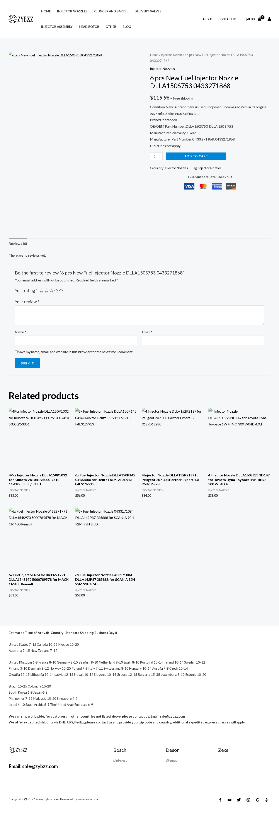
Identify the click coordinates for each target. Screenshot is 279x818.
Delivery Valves (147, 11)
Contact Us (227, 19)
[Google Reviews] (258, 800)
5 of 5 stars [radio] (61, 290)
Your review (27, 301)
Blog (126, 27)
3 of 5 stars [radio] (51, 290)
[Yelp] (267, 800)
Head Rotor (89, 27)
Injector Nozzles (72, 11)
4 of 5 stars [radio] (56, 290)
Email (147, 332)
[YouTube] (229, 800)
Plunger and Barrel (111, 11)
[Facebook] (220, 800)
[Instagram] (248, 800)
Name (20, 332)
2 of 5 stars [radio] (46, 290)
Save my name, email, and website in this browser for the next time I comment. (75, 352)
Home (46, 11)
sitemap (172, 760)
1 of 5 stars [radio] (41, 290)
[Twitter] (239, 800)
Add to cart (196, 156)
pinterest (120, 760)
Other (110, 27)
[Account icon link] (269, 19)
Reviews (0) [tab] (18, 243)
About (208, 19)
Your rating (26, 290)
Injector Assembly (57, 27)
